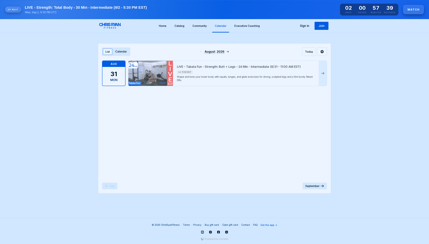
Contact (245, 224)
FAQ (255, 224)
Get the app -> (268, 225)
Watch (413, 9)
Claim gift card (230, 224)
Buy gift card (212, 224)
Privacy (197, 224)
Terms (186, 224)
